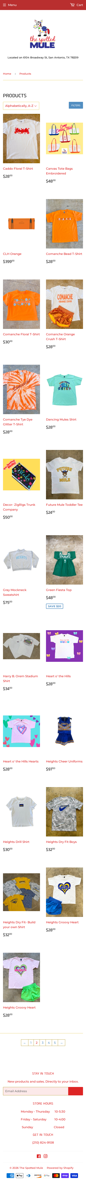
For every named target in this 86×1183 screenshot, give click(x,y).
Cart (79, 5)
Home (7, 73)
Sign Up (75, 1091)
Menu (12, 5)
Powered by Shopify (60, 1167)
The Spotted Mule (31, 1167)
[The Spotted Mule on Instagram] (46, 1157)
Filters (75, 105)
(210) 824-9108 (43, 1142)
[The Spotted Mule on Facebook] (39, 1157)
